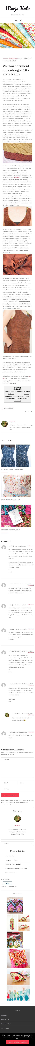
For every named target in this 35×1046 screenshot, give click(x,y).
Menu (16, 20)
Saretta (12, 732)
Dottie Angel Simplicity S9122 (10, 499)
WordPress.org (5, 1028)
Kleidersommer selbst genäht (10, 529)
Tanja (11, 605)
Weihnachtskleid (8, 408)
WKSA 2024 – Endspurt (11, 860)
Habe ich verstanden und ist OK (17, 1042)
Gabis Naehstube (15, 684)
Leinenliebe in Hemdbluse (12, 873)
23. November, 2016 (27, 713)
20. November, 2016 (20, 546)
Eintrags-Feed (5, 1019)
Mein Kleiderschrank (25, 58)
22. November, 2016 (21, 629)
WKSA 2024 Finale (10, 856)
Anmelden (4, 1015)
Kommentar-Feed (6, 1024)
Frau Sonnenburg (15, 651)
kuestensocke (14, 584)
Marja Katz (17, 8)
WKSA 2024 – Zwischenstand (13, 864)
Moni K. (12, 629)
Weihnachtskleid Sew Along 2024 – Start (16, 868)
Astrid (12, 546)
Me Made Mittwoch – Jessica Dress (12, 469)
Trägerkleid (17, 177)
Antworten (31, 546)
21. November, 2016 (25, 584)
